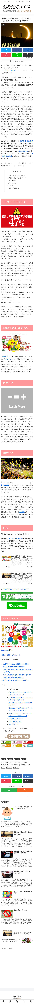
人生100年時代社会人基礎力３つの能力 (15, 664)
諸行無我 (5, 356)
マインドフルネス (16, 762)
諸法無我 (13, 70)
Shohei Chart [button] (23, 151)
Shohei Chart (6, 762)
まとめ (11, 185)
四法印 (16, 765)
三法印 (4, 765)
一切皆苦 (25, 762)
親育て (24, 759)
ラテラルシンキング (15, 721)
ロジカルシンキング (15, 718)
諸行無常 (5, 70)
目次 (14, 171)
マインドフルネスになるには (17, 175)
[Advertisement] (17, 969)
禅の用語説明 (5, 650)
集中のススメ (12, 180)
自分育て (18, 759)
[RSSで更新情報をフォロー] (25, 790)
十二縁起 (10, 765)
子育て (4, 759)
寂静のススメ (12, 183)
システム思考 (13, 724)
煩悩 (29, 765)
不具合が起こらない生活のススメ (18, 178)
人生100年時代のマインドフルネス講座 (14, 589)
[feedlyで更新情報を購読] (9, 790)
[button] (30, 483)
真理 (4, 767)
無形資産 (11, 759)
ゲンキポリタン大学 (14, 188)
